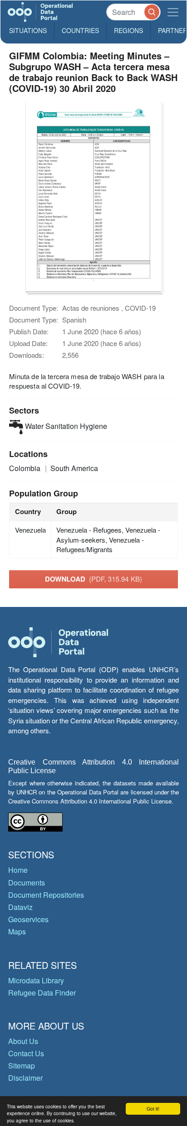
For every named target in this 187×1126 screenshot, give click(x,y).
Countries (80, 30)
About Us (23, 1041)
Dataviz (20, 907)
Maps (17, 931)
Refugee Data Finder (42, 992)
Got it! (153, 1108)
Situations (28, 30)
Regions (128, 30)
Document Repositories (46, 895)
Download (93, 579)
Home (18, 870)
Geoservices (28, 919)
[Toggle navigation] (173, 12)
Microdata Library (36, 980)
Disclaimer (25, 1078)
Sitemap (21, 1065)
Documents (26, 882)
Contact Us (26, 1053)
